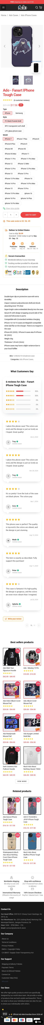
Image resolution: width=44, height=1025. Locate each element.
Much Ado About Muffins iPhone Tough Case (31, 854)
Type (5, 109)
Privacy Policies (7, 946)
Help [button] (39, 1022)
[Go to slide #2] (28, 80)
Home (3, 15)
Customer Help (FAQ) (10, 978)
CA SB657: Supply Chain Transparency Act (18, 953)
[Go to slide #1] (16, 80)
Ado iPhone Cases (29, 15)
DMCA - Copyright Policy (11, 949)
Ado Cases (13, 15)
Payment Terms (8, 967)
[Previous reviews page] (27, 625)
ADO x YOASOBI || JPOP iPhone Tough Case (31, 819)
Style (5, 117)
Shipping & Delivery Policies (12, 964)
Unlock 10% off (5, 1014)
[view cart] (40, 7)
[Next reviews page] (39, 625)
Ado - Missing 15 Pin (31, 668)
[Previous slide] (4, 46)
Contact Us (6, 974)
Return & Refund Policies (11, 971)
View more (22, 781)
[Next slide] (39, 46)
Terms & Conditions (9, 942)
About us (5, 939)
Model (5, 135)
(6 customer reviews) (22, 100)
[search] (36, 7)
